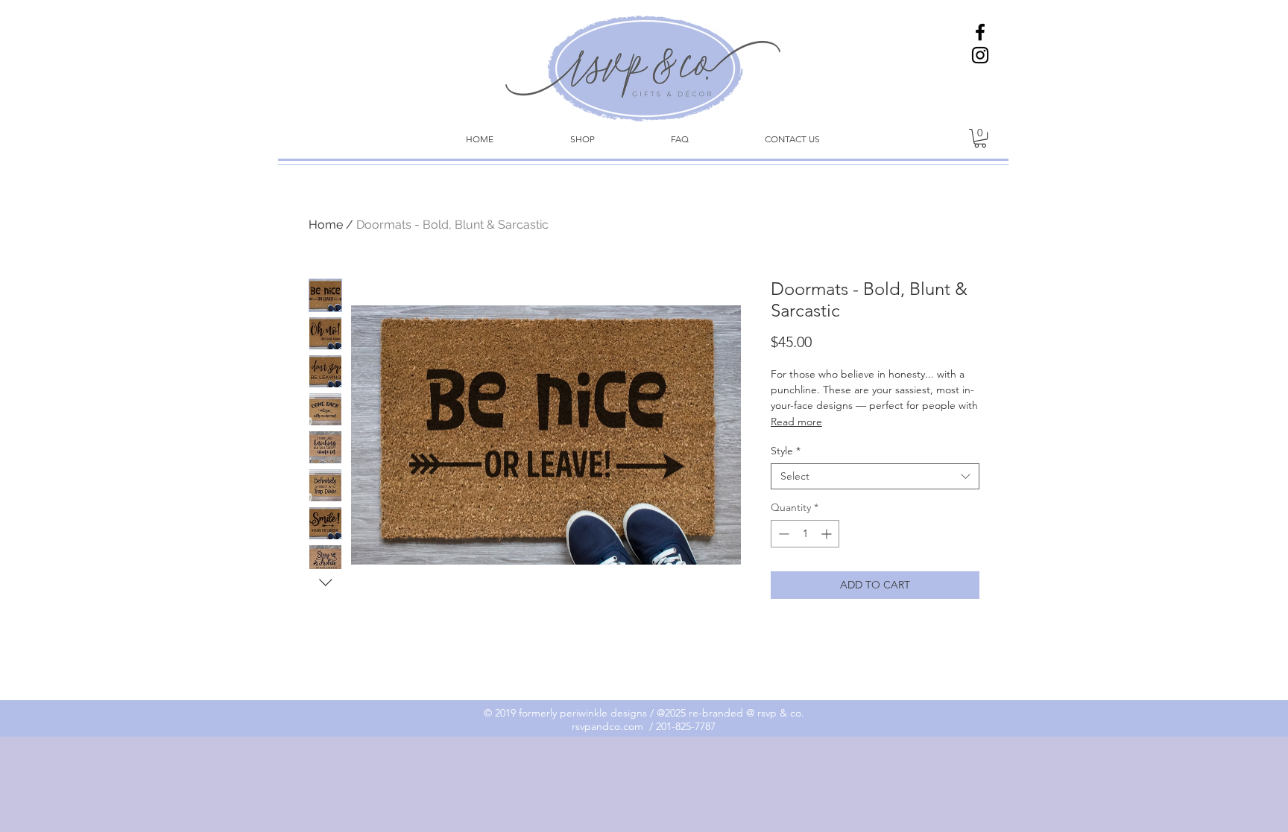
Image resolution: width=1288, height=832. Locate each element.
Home (326, 224)
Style (786, 451)
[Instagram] (980, 55)
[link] (980, 138)
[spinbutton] (805, 534)
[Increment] (827, 534)
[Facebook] (980, 32)
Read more (796, 421)
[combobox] (875, 476)
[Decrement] (782, 534)
